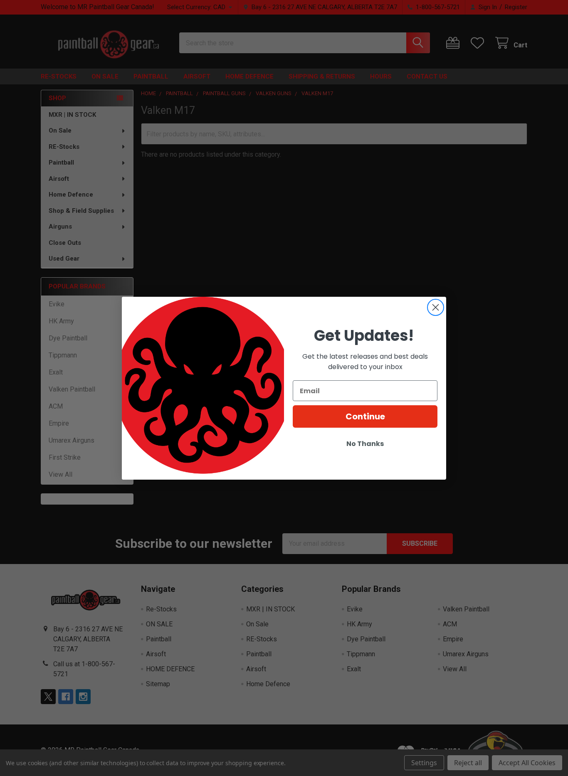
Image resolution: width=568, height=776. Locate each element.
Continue (365, 416)
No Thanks (365, 443)
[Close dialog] (435, 307)
